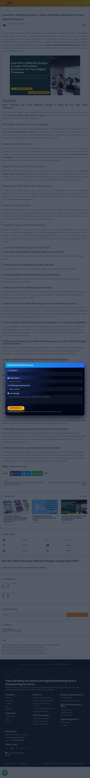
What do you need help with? (19, 385)
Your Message (13, 393)
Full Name (12, 370)
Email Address (13, 378)
